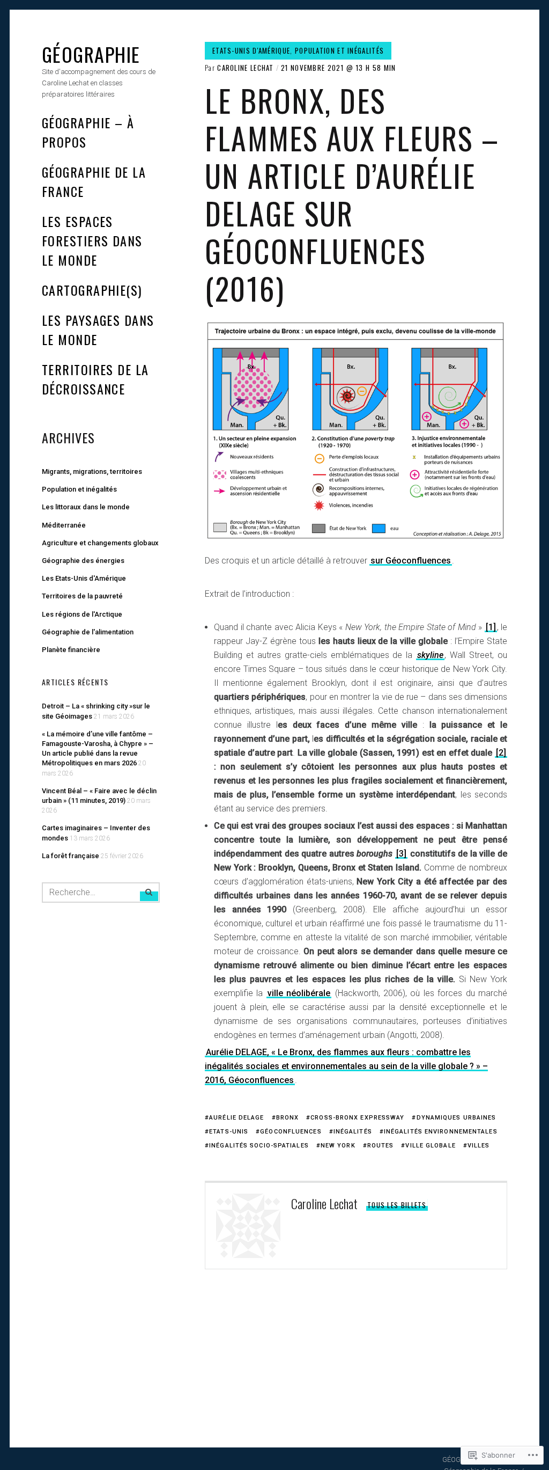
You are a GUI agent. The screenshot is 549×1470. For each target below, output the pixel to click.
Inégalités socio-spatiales (259, 1145)
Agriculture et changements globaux (100, 543)
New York (338, 1145)
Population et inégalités (339, 50)
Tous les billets (397, 1205)
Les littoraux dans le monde (86, 507)
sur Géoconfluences (410, 560)
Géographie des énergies (83, 561)
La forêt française (70, 856)
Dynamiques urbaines (456, 1117)
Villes (479, 1145)
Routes (380, 1145)
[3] (401, 854)
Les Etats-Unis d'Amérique (84, 578)
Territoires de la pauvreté (82, 596)
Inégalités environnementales (441, 1131)
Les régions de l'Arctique (82, 614)
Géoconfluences (290, 1131)
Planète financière (71, 650)
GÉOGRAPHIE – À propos (88, 132)
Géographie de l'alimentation (87, 632)
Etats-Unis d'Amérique (251, 50)
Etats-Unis (228, 1131)
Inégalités (352, 1131)
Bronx (287, 1117)
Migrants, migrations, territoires (92, 471)
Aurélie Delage (236, 1117)
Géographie (91, 54)
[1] (491, 627)
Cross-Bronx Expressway (357, 1117)
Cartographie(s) (92, 289)
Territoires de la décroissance (95, 379)
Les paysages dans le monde (98, 329)
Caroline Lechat (245, 67)
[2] (501, 753)
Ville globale (430, 1145)
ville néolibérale (299, 993)
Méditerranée (64, 525)
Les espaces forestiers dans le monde (92, 240)
